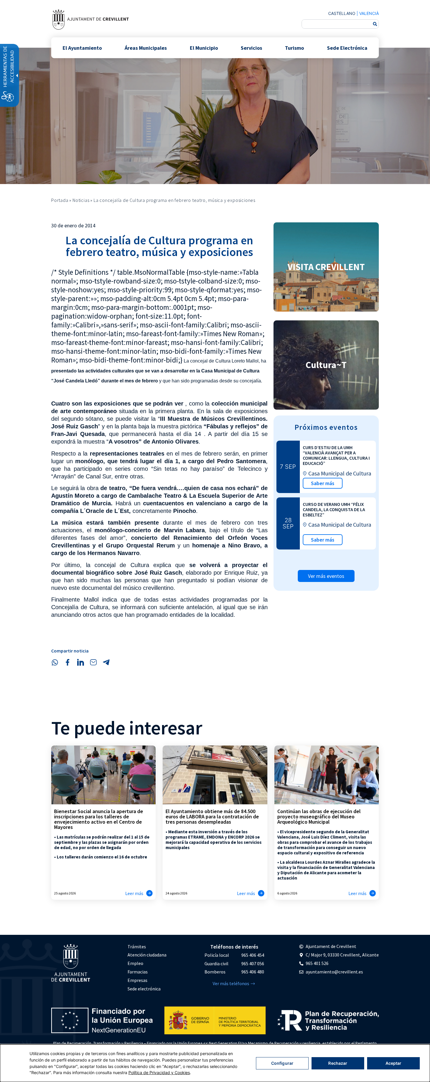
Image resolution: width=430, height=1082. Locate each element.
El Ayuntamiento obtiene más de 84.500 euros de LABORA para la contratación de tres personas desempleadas (212, 816)
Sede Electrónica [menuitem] (347, 47)
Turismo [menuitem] (294, 47)
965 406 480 (252, 972)
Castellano (341, 13)
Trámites (137, 946)
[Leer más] (149, 893)
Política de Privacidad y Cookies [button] (159, 1072)
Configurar (282, 1063)
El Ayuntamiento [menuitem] (82, 47)
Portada (59, 200)
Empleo (135, 963)
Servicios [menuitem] (251, 47)
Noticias (81, 200)
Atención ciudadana (147, 955)
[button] (54, 662)
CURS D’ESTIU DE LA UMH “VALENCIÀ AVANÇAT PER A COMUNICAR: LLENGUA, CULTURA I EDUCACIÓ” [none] (336, 455)
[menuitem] (147, 947)
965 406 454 (252, 955)
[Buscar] (375, 24)
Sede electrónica (144, 989)
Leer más (134, 893)
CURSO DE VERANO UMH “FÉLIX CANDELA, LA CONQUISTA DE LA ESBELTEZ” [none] (334, 509)
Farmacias (138, 972)
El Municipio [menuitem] (204, 47)
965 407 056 (252, 963)
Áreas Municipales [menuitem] (146, 47)
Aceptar (394, 1063)
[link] (90, 19)
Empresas (137, 980)
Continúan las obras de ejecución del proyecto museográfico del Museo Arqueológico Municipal (319, 816)
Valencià (369, 13)
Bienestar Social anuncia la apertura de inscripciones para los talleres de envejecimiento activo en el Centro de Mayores (98, 819)
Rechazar (337, 1063)
